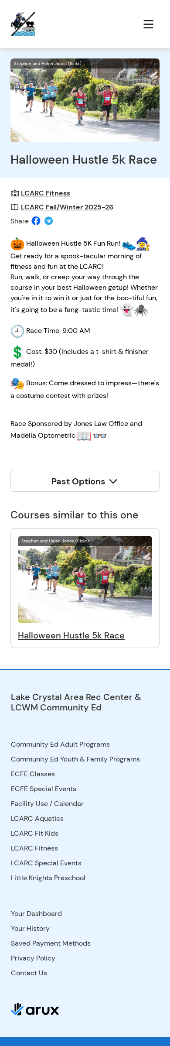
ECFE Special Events (43, 788)
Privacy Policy (33, 958)
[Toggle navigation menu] (148, 24)
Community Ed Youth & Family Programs (75, 759)
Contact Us (29, 972)
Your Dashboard (36, 913)
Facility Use (29, 803)
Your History (30, 928)
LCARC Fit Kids (34, 833)
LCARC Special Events (46, 863)
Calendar (69, 803)
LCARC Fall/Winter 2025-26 (67, 207)
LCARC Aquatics (37, 818)
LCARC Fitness (45, 193)
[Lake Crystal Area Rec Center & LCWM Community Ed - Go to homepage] (41, 24)
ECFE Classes (33, 773)
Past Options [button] (79, 481)
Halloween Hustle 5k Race (71, 635)
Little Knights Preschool (48, 877)
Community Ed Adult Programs (60, 744)
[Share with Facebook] (36, 220)
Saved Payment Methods (51, 943)
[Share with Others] (48, 221)
